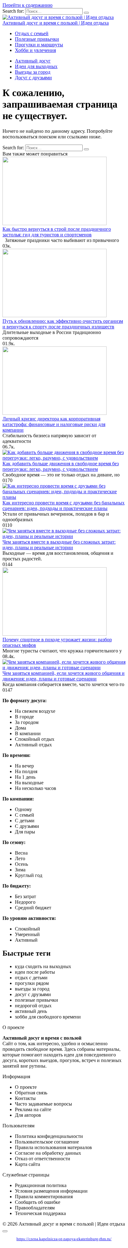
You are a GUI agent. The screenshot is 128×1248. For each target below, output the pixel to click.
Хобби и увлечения (35, 50)
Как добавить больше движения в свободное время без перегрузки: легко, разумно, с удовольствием (60, 466)
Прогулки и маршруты (39, 44)
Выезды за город (32, 72)
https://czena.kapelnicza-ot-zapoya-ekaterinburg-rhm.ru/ (64, 1238)
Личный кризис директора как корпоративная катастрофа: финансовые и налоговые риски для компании (53, 424)
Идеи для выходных (36, 66)
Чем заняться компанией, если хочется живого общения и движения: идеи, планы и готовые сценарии (63, 675)
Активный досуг (33, 60)
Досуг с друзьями (33, 77)
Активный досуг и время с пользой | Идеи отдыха (55, 23)
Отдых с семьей (31, 33)
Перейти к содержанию (27, 5)
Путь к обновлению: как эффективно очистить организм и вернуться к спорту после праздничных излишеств (62, 323)
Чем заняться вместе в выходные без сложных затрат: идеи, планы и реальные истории (59, 544)
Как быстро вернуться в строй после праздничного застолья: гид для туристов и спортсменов (56, 231)
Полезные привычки (37, 39)
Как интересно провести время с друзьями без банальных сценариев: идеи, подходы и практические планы (63, 505)
